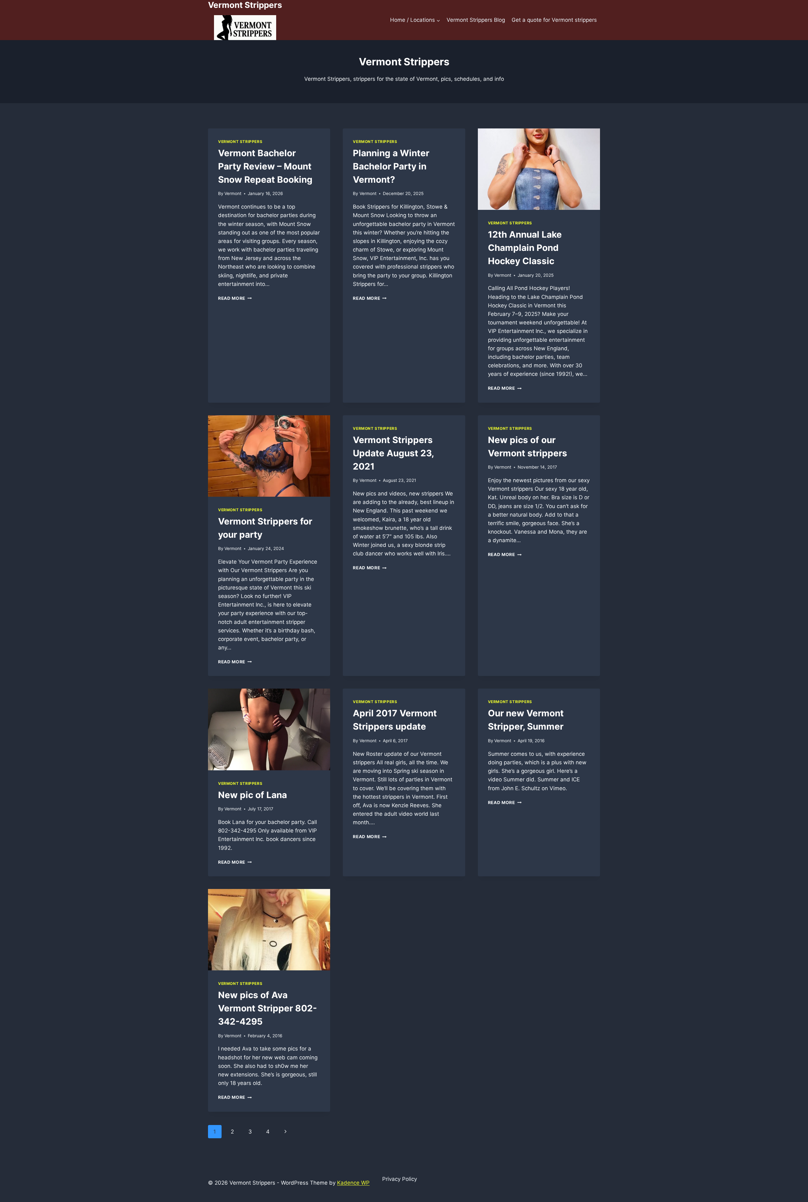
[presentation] (539, 169)
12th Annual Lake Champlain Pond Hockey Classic (525, 247)
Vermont (232, 193)
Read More (235, 298)
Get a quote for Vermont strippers (554, 20)
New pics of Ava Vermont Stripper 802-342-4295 (267, 1008)
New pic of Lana (252, 795)
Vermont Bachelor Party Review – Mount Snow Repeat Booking (265, 166)
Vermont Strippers (240, 141)
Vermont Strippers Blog (476, 20)
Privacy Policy (399, 1179)
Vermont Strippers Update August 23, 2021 (393, 453)
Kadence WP (353, 1183)
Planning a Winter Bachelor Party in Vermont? (391, 166)
